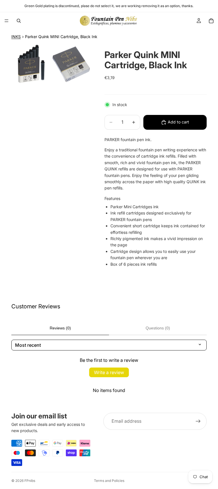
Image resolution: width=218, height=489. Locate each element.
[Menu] (6, 20)
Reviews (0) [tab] (60, 328)
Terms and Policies (109, 480)
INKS (16, 36)
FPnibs (29, 480)
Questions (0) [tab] (158, 328)
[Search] (18, 21)
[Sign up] (198, 421)
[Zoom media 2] (71, 63)
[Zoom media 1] (31, 63)
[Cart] (211, 21)
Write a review (109, 372)
